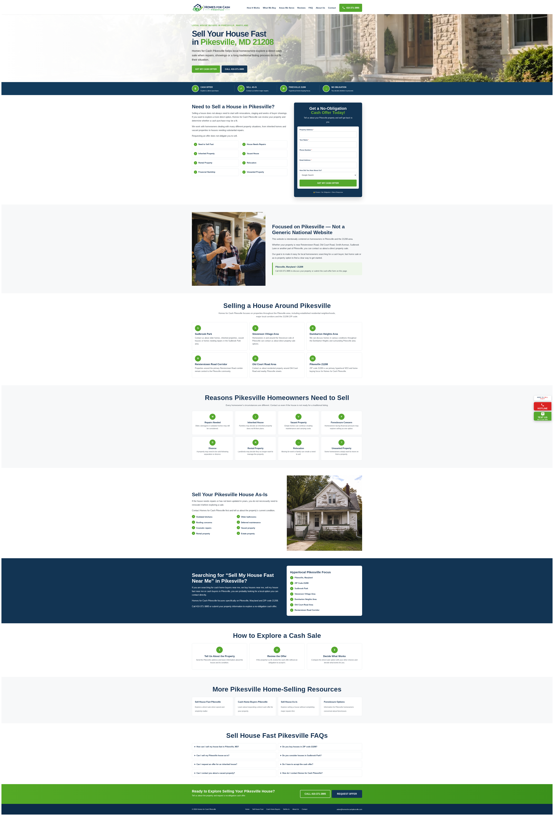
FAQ (311, 8)
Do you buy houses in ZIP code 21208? (299, 747)
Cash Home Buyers (273, 809)
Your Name (304, 140)
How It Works (253, 8)
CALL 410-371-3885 (234, 69)
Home (247, 809)
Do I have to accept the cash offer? (297, 764)
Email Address (305, 160)
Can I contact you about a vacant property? (215, 773)
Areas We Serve (286, 8)
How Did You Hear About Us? (311, 170)
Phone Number (306, 150)
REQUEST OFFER (347, 794)
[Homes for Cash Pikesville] (211, 7)
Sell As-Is (286, 809)
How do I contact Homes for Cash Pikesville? (302, 773)
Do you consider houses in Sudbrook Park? (302, 755)
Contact (332, 8)
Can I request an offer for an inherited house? (216, 764)
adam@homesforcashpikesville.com (349, 809)
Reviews (301, 8)
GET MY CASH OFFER (206, 69)
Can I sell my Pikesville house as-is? (212, 755)
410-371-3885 (352, 7)
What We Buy (269, 8)
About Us (320, 8)
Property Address (307, 130)
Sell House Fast (257, 809)
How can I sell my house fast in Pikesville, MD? (217, 747)
